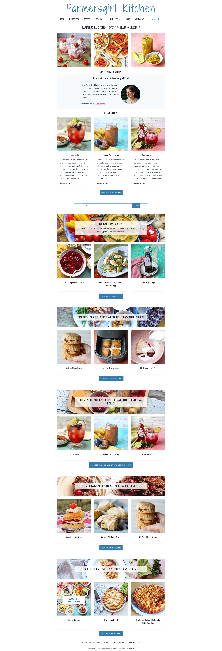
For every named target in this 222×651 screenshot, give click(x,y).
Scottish (87, 19)
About (128, 19)
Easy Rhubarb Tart (111, 619)
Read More (64, 183)
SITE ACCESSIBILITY (119, 642)
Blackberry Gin (74, 154)
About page (100, 104)
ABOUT (92, 642)
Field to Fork (74, 19)
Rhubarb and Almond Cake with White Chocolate (148, 621)
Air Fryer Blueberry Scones (111, 537)
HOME (84, 642)
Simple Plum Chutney (111, 154)
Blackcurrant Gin (148, 154)
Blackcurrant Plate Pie (148, 368)
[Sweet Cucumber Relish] (148, 50)
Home (62, 19)
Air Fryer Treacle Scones (111, 368)
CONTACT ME (134, 642)
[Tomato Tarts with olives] (111, 50)
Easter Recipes (74, 619)
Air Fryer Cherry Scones (74, 368)
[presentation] (74, 134)
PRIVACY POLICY (103, 642)
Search (136, 206)
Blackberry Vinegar (148, 282)
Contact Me (139, 19)
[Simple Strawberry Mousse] (74, 50)
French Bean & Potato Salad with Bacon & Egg (111, 284)
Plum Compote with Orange (74, 282)
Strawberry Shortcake (74, 537)
